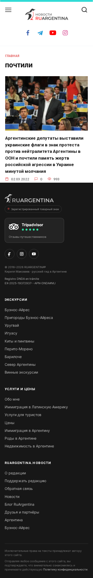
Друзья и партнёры (22, 512)
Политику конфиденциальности (65, 569)
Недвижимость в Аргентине (29, 446)
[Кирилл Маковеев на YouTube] (34, 254)
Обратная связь (19, 488)
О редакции (15, 473)
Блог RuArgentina (19, 504)
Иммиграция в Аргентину (27, 430)
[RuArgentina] (29, 199)
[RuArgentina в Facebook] (9, 254)
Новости (12, 496)
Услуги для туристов (23, 414)
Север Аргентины (20, 364)
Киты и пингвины (19, 341)
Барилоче (13, 356)
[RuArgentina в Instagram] (22, 254)
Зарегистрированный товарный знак (35, 209)
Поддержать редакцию (25, 481)
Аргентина (14, 520)
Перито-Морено (19, 349)
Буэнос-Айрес (17, 310)
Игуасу (11, 333)
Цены (9, 422)
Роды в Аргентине (20, 438)
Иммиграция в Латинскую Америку (36, 407)
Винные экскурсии (21, 372)
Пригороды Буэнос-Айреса (29, 317)
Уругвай (12, 325)
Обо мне (12, 399)
